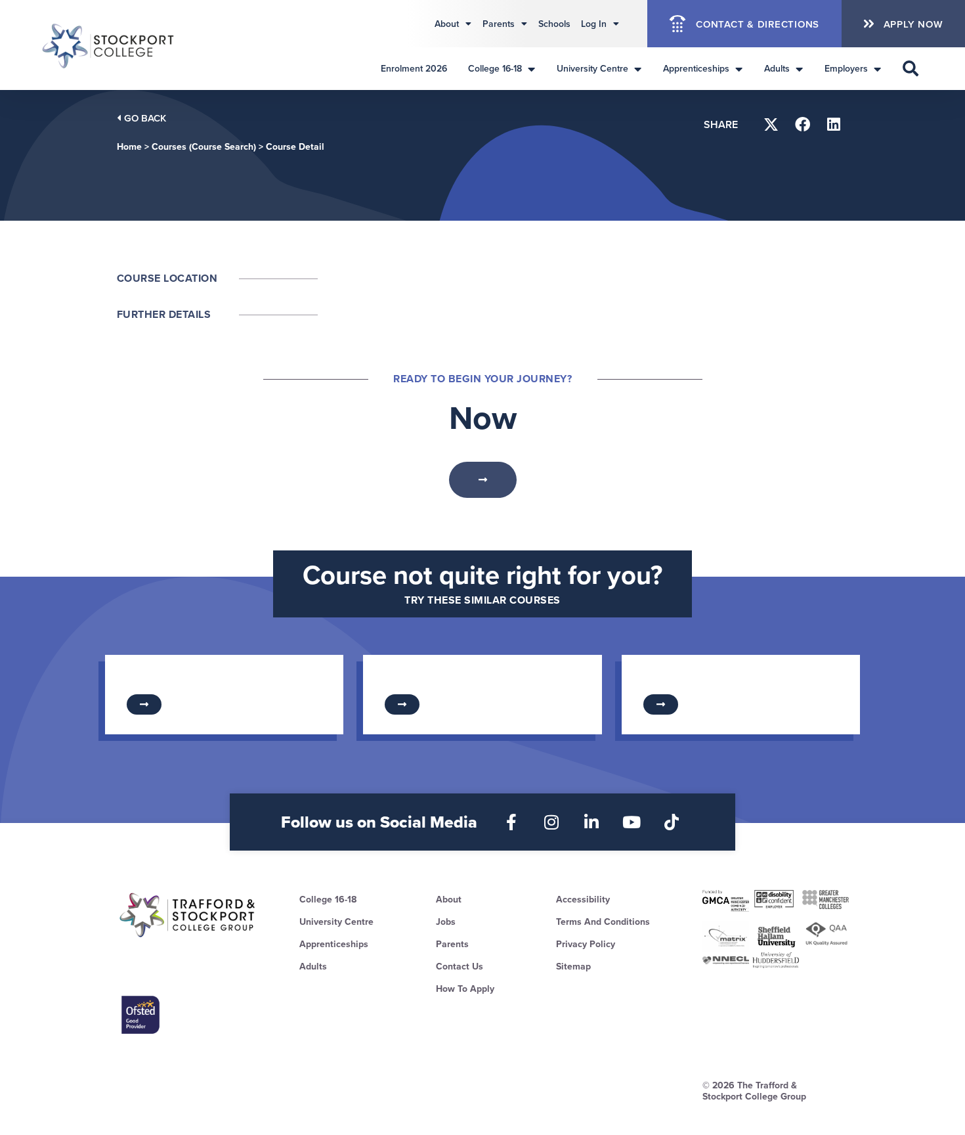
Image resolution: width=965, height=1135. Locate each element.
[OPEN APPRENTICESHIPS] (738, 69)
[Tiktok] (672, 822)
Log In (594, 23)
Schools (554, 23)
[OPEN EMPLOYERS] (877, 69)
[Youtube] (632, 822)
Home (129, 146)
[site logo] (188, 915)
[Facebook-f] (512, 822)
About (447, 23)
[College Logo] (110, 45)
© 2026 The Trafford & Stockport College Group (754, 1091)
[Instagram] (552, 822)
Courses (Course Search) (204, 146)
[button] (772, 124)
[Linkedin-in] (592, 822)
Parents (498, 23)
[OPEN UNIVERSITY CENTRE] (637, 69)
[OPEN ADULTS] (799, 69)
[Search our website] (910, 68)
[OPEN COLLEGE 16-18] (531, 69)
